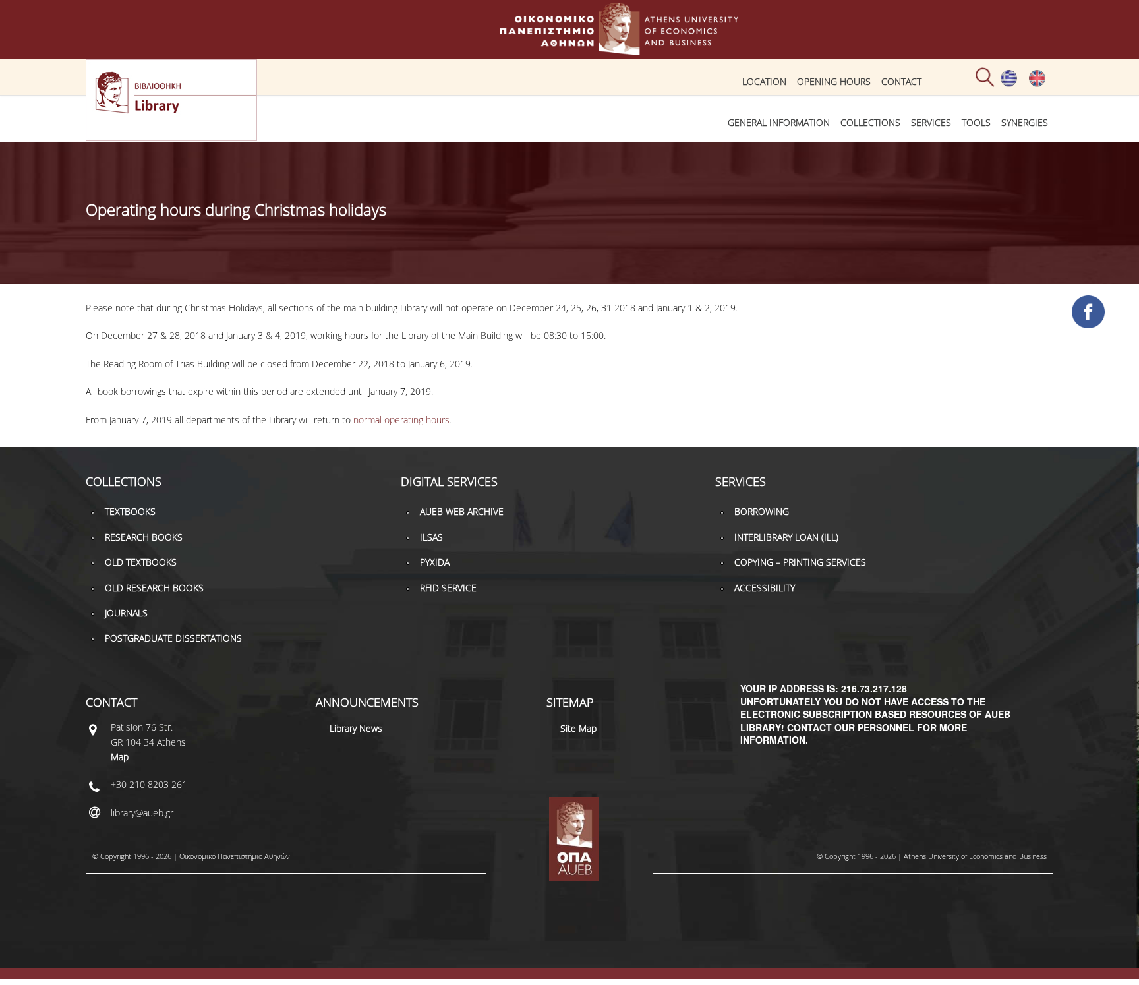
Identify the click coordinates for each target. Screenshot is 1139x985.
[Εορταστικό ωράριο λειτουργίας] (1009, 83)
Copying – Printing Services (800, 562)
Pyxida (435, 562)
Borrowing (761, 511)
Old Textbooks (141, 562)
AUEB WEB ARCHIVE (462, 511)
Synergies (1024, 122)
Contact (901, 81)
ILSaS (431, 537)
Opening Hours (834, 81)
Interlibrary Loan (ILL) (786, 537)
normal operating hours (401, 419)
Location (764, 81)
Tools (976, 122)
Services (931, 122)
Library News (356, 728)
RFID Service (448, 588)
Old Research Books (154, 588)
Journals (126, 613)
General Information (779, 122)
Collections (870, 122)
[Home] (569, 49)
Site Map (578, 728)
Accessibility (764, 588)
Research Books (144, 537)
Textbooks (130, 511)
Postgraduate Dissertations (173, 638)
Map (120, 756)
